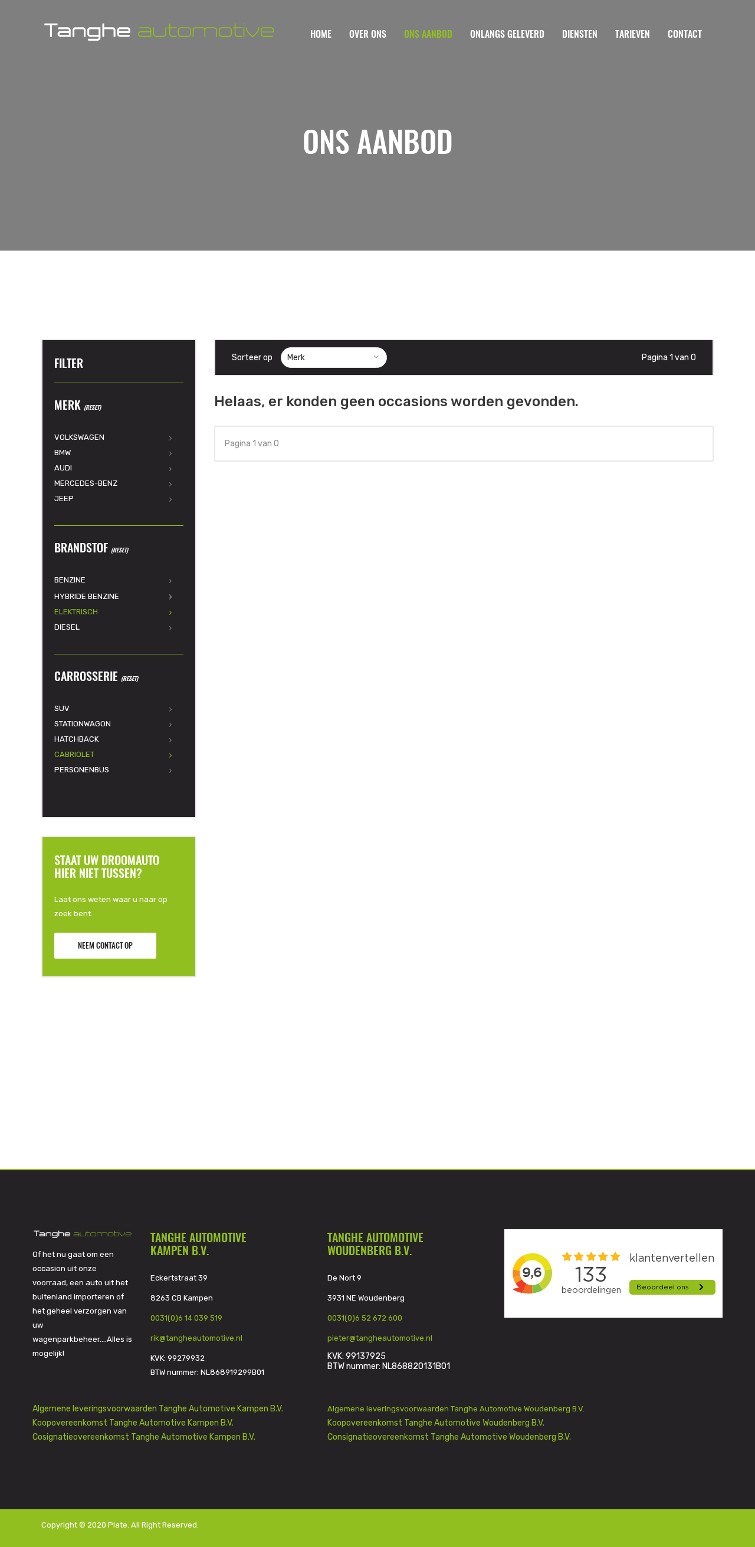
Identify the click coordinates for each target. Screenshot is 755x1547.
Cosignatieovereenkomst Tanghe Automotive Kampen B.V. (143, 1437)
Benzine (70, 579)
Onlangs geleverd (507, 35)
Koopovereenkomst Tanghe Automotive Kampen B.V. (133, 1423)
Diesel (67, 627)
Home (320, 35)
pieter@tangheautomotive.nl (379, 1338)
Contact (685, 35)
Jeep (64, 498)
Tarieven (632, 35)
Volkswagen (79, 437)
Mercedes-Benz (85, 483)
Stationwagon (82, 723)
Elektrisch (76, 611)
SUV (62, 708)
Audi (63, 467)
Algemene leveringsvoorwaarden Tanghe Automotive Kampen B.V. (157, 1409)
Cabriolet (74, 754)
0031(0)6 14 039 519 (186, 1318)
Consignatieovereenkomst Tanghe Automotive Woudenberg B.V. (449, 1437)
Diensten (580, 35)
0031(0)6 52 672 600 (364, 1318)
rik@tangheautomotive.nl (196, 1338)
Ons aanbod (428, 35)
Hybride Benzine (86, 596)
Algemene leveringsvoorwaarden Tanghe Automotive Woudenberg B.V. (456, 1408)
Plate (117, 1524)
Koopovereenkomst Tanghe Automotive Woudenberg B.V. (435, 1423)
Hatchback (76, 739)
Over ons (367, 35)
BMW (62, 452)
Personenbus (81, 769)
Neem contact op (105, 946)
